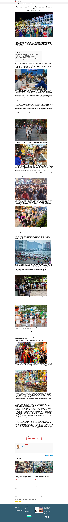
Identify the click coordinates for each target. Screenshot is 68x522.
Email (29, 496)
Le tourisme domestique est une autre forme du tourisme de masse (27, 54)
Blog (17, 3)
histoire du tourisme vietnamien (21, 65)
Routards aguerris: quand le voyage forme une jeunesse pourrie (23, 475)
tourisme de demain (18, 455)
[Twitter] (47, 455)
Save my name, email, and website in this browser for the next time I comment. (26, 499)
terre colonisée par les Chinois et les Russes (22, 235)
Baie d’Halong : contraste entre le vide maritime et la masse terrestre (27, 58)
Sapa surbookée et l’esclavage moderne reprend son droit (25, 56)
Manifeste (26, 508)
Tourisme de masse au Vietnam (34, 438)
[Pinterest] (48, 455)
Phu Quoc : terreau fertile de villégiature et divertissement (25, 59)
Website (42, 496)
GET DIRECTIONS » (47, 513)
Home (16, 3)
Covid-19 (16, 512)
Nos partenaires (27, 509)
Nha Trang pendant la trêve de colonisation (23, 57)
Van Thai (26, 444)
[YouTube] (47, 517)
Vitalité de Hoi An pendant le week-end (22, 55)
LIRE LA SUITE (17, 479)
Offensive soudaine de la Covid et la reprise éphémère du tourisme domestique (29, 60)
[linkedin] (22, 446)
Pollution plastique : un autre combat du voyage (42, 475)
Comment (16, 488)
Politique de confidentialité (19, 510)
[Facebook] (45, 455)
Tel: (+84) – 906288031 (47, 511)
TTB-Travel (32, 520)
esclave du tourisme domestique (46, 200)
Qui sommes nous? (18, 507)
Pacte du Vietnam (27, 511)
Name (16, 496)
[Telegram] (52, 455)
